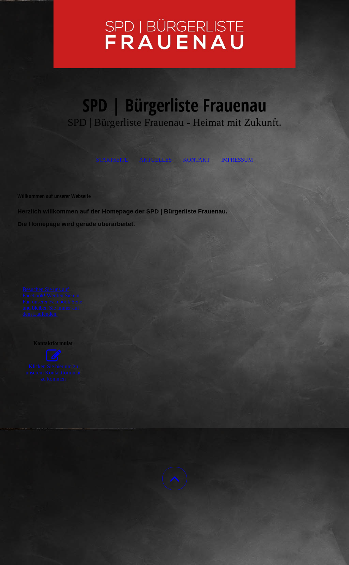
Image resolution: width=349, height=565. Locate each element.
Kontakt (196, 160)
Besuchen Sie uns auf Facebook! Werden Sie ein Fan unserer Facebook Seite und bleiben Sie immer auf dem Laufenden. (52, 301)
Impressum (237, 160)
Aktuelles (155, 160)
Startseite (112, 160)
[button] (174, 478)
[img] (174, 34)
